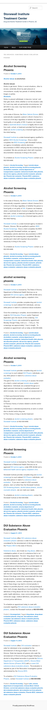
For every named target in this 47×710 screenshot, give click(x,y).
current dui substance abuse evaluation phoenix (26, 688)
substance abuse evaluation (23, 346)
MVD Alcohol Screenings (18, 140)
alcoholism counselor (11, 169)
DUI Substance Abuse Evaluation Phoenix (17, 527)
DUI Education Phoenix (18, 315)
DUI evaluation (26, 645)
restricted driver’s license (18, 124)
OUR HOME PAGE (25, 47)
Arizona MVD (22, 671)
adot (30, 683)
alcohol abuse (29, 383)
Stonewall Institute (10, 137)
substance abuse (19, 621)
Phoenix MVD (26, 176)
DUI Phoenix (27, 373)
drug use (20, 616)
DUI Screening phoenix (12, 487)
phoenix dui (20, 344)
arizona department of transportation (21, 684)
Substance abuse (10, 551)
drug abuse (31, 551)
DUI (24, 208)
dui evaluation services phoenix (30, 690)
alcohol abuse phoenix (28, 487)
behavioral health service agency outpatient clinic (21, 469)
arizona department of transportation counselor (19, 170)
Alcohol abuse (9, 79)
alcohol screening (16, 129)
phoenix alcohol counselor (26, 174)
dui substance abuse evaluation (14, 692)
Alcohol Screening (16, 165)
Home (6, 47)
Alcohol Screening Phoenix (24, 157)
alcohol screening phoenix (32, 167)
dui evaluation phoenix (11, 690)
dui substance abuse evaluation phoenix (25, 619)
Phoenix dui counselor (14, 176)
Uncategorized (15, 614)
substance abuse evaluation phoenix (28, 178)
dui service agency (10, 174)
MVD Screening (19, 142)
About (14, 47)
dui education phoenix (11, 341)
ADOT (27, 661)
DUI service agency (17, 294)
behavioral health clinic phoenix (32, 172)
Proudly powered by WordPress (23, 705)
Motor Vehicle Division (30, 114)
